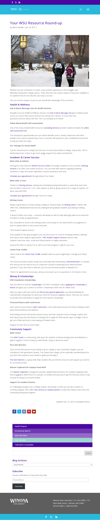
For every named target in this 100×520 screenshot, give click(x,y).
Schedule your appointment (21, 176)
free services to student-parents (47, 390)
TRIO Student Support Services (54, 237)
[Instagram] (24, 411)
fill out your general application (52, 292)
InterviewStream (73, 261)
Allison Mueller (18, 27)
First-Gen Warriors (17, 360)
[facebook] (14, 411)
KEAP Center (19, 337)
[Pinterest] (29, 411)
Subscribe (19, 486)
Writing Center (70, 205)
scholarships (36, 284)
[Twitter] (19, 411)
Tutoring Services (25, 185)
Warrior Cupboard (21, 372)
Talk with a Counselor (24, 445)
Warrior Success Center (41, 166)
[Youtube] (34, 411)
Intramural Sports (22, 431)
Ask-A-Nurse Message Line (61, 113)
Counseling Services (51, 128)
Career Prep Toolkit (32, 254)
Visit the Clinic (20, 435)
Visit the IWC (20, 440)
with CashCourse (40, 307)
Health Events (20, 426)
